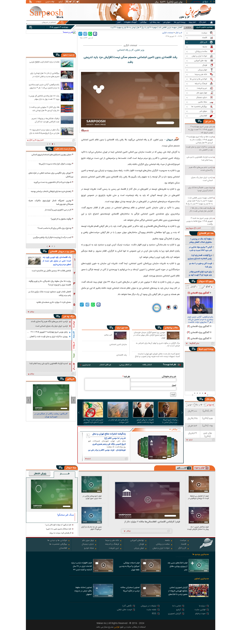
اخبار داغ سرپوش (194, 228)
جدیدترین (86, 365)
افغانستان (63, 548)
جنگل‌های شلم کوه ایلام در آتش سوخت (118, 421)
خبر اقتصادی (204, 233)
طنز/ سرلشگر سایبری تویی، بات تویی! (58, 529)
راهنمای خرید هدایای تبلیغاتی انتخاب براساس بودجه (51, 191)
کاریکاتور (70, 379)
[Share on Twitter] (80, 34)
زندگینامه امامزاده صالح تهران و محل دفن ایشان (109, 434)
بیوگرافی (143, 22)
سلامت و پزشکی (163, 544)
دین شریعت (114, 548)
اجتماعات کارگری (167, 32)
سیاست (183, 541)
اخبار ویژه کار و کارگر (36, 140)
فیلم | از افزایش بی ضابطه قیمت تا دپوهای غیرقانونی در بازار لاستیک (198, 497)
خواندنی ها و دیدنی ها (57, 541)
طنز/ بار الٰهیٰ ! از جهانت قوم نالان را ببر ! (58, 525)
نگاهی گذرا (127, 606)
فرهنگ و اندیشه (112, 544)
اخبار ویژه (192, 22)
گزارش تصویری (174, 614)
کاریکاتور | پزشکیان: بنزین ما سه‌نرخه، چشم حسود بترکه (51, 415)
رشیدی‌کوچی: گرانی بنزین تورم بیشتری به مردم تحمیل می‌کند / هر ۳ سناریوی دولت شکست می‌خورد (44, 86)
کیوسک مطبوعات (130, 22)
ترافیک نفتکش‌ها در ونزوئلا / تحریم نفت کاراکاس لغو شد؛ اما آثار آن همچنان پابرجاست (45, 120)
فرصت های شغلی (124, 610)
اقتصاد (183, 544)
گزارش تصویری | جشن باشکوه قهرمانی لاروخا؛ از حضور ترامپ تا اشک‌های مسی (177, 591)
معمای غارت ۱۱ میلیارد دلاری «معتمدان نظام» (53, 302)
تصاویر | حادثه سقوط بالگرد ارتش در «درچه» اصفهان (83, 591)
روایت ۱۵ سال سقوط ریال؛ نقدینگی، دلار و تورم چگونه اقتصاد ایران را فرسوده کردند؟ (50, 283)
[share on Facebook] (95, 34)
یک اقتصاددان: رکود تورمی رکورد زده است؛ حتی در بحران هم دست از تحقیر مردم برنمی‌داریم (57, 261)
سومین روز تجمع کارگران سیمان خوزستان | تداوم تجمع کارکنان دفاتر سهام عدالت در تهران (149, 335)
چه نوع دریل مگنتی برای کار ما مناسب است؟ (54, 228)
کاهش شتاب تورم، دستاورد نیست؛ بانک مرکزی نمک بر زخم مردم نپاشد (50, 293)
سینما (73, 355)
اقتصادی (54, 251)
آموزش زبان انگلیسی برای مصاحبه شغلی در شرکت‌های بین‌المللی (51, 174)
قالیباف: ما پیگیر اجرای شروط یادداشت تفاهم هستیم (145, 421)
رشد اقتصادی (121, 355)
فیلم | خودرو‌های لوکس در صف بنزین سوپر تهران (92, 497)
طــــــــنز (65, 474)
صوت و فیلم (200, 614)
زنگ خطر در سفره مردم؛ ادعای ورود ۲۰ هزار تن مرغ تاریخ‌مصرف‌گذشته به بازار (44, 131)
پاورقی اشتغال (40, 474)
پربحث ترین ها (179, 22)
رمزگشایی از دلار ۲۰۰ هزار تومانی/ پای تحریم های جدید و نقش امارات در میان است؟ (44, 75)
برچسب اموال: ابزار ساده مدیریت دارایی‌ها (55, 164)
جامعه (167, 541)
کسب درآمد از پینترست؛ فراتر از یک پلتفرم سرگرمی (52, 237)
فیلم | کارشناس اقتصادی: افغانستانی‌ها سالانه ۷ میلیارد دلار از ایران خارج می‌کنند (152, 521)
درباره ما (202, 606)
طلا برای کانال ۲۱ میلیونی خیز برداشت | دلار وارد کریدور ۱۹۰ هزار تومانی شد (44, 109)
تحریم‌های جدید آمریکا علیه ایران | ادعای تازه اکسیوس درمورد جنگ (93, 421)
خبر (209, 121)
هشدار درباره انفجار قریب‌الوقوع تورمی (44, 62)
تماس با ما (176, 606)
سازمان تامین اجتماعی (118, 344)
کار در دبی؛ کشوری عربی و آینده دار (58, 209)
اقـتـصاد (73, 334)
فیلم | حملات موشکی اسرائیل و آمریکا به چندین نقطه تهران (129, 566)
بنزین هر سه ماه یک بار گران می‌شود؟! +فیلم (91, 528)
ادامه (190, 440)
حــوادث (73, 345)
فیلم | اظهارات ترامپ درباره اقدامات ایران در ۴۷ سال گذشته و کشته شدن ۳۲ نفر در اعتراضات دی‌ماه (81, 566)
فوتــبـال (73, 366)
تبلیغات (38, 2)
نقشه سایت (151, 610)
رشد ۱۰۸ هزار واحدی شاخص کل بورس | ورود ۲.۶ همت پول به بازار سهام (44, 97)
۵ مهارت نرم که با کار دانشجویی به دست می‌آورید (52, 182)
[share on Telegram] (85, 34)
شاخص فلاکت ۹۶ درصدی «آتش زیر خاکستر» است (51, 270)
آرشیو (61, 2)
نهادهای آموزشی (137, 541)
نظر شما (126, 376)
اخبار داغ (202, 22)
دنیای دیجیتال (88, 544)
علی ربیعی (108, 334)
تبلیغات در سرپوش (148, 606)
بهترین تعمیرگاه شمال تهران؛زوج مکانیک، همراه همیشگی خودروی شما (51, 202)
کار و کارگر (178, 32)
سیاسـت (73, 324)
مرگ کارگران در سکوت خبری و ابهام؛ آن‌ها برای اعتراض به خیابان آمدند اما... (158, 344)
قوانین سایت (200, 610)
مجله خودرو (89, 548)
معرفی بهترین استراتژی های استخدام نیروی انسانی (51, 154)
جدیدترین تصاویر (201, 578)
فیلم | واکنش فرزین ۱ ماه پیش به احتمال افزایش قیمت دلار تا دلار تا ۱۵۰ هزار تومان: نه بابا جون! (198, 528)
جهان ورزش (139, 548)
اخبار (118, 22)
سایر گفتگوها (194, 343)
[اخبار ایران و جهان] (195, 20)
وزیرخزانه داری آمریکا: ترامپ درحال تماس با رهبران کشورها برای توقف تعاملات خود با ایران (169, 421)
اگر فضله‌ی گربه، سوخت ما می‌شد (60, 533)
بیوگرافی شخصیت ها (58, 544)
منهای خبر (166, 22)
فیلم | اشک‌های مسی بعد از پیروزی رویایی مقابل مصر (177, 566)
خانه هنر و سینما (112, 541)
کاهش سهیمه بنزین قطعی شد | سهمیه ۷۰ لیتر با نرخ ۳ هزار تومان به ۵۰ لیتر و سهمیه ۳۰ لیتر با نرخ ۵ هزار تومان (139, 27)
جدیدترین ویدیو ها (200, 554)
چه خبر (66, 316)
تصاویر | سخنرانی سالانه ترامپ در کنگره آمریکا (130, 589)
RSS (154, 614)
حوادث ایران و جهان (161, 548)
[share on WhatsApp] (90, 34)
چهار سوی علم (88, 541)
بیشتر (32, 312)
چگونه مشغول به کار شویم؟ (61, 219)
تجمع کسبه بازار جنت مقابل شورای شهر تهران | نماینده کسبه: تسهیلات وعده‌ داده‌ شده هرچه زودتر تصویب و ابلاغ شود (157, 355)
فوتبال (141, 544)
